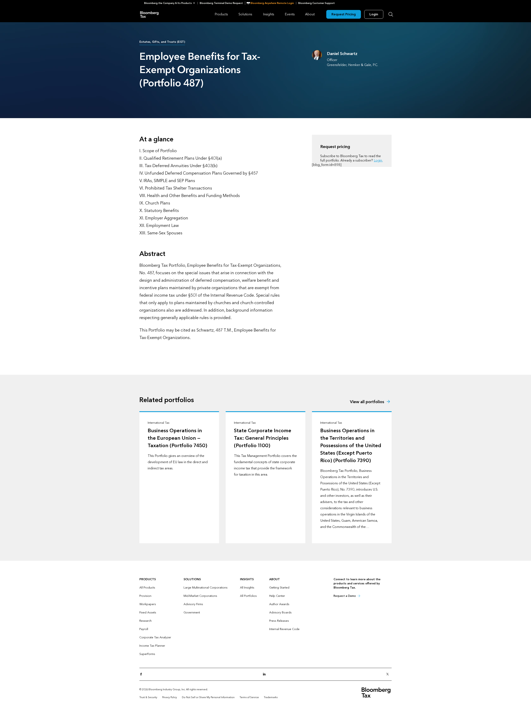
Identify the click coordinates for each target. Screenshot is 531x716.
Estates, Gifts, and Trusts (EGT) (162, 42)
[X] (389, 674)
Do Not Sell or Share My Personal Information (208, 697)
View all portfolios (367, 402)
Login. (378, 160)
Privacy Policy (169, 697)
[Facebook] (142, 674)
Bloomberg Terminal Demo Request (221, 3)
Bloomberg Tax (149, 14)
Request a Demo (345, 596)
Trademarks (271, 697)
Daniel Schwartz (342, 53)
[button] (170, 3)
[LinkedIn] (265, 674)
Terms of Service (249, 697)
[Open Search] (390, 14)
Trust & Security (148, 697)
